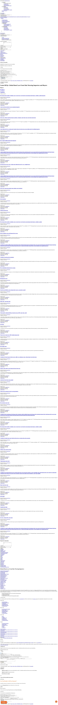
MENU (2, 18)
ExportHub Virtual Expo (4, 702)
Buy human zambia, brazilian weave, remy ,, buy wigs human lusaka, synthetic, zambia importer (22, 95)
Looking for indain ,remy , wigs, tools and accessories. (15, 438)
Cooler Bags (18, 16)
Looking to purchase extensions (7, 257)
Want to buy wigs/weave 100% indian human (9, 334)
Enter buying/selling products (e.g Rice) (6, 656)
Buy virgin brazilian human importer (8, 140)
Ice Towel (1, 16)
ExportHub (31, 80)
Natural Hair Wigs (3, 58)
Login (4, 33)
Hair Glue (1, 584)
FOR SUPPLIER (5, 26)
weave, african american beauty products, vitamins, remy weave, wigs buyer (18, 117)
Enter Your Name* (3, 694)
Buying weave (3, 278)
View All (29, 16)
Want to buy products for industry (9, 391)
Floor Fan (14, 16)
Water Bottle (22, 16)
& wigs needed (6, 379)
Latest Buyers (2, 635)
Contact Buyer (2, 105)
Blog (3, 616)
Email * (1, 71)
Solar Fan (7, 16)
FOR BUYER (4, 23)
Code (1, 658)
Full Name (1, 70)
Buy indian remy (3, 346)
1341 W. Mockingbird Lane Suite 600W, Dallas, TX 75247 (24, 642)
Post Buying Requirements (6, 609)
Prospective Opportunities (6, 21)
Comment (1, 45)
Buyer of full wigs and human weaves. (9, 233)
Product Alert (4, 612)
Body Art (1, 54)
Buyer (2, 651)
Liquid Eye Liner (2, 588)
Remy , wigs (5, 301)
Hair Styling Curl (2, 577)
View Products (6, 28)
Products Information (5, 610)
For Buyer (4, 2)
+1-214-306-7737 (39, 642)
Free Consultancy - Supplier (8, 9)
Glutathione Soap (2, 585)
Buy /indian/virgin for (7, 267)
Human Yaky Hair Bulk (3, 575)
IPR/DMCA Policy (20, 80)
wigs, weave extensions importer (10, 107)
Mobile (22, 658)
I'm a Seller (6, 82)
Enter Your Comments (3, 661)
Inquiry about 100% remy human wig (10, 368)
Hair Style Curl (2, 583)
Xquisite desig (3, 507)
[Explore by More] (3, 566)
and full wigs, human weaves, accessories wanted (12, 289)
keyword (1, 34)
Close (1, 686)
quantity (1, 546)
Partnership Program (5, 620)
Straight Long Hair (3, 582)
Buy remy (4, 402)
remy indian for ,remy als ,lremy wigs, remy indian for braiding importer (20, 129)
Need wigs (4, 210)
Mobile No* (12, 698)
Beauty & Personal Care (3, 53)
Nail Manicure (2, 59)
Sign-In (3, 10)
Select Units (2, 547)
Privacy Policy (15, 80)
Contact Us (3, 627)
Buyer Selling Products (3, 74)
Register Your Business (5, 602)
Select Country (2, 657)
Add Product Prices (5, 604)
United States (2, 50)
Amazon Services (4, 22)
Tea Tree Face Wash (3, 580)
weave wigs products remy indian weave (11, 188)
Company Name (2, 73)
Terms (11, 80)
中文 (3, 11)
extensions (3, 199)
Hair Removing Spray (3, 579)
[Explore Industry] (3, 565)
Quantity (1, 46)
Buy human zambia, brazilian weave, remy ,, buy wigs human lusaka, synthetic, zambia (21, 221)
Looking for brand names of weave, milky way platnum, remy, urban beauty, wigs (18, 357)
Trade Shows (4, 618)
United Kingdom (2, 52)
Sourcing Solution (6, 4)
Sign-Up (5, 10)
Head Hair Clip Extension (4, 571)
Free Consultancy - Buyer (7, 5)
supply (2, 496)
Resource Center (4, 619)
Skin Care (1, 56)
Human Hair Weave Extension (4, 570)
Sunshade (4, 16)
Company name (2, 655)
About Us (3, 625)
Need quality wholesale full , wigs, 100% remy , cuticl (13, 312)
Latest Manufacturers (3, 632)
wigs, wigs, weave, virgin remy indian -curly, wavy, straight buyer (15, 164)
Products (2, 89)
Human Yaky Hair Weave (4, 578)
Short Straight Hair (3, 576)
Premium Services (6, 29)
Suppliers (2, 92)
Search (1, 49)
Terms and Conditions (5, 623)
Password (1, 72)
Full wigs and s (5, 449)
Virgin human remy (5, 461)
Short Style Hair (2, 573)
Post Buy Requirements (7, 24)
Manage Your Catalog (5, 605)
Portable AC (25, 16)
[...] (21, 145)
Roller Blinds (11, 16)
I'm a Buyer (2, 82)
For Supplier (4, 6)
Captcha (1, 663)
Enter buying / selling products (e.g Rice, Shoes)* (7, 699)
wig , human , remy (6, 517)
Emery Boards (2, 60)
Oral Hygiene (2, 55)
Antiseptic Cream (2, 581)
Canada (1, 51)
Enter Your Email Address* (4, 695)
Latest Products (2, 630)
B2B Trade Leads (4, 611)
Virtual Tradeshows (5, 20)
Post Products (6, 7)
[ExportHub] (2, 13)
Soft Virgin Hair (2, 572)
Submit (2, 548)
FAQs (3, 626)
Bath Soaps (2, 586)
